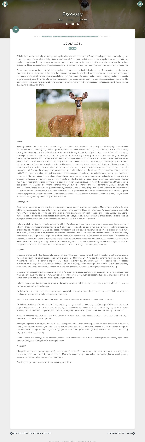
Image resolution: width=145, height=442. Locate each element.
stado (73, 36)
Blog (60, 19)
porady (50, 36)
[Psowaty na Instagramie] (72, 24)
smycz (54, 36)
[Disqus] (72, 398)
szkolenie (45, 36)
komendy (85, 36)
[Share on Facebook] (70, 49)
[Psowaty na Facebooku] (67, 24)
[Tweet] (72, 49)
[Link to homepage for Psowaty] (72, 9)
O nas (70, 19)
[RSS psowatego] (78, 24)
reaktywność (68, 36)
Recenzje (83, 19)
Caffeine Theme (91, 441)
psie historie (79, 36)
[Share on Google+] (75, 49)
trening (90, 36)
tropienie (96, 36)
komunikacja (60, 36)
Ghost (81, 441)
